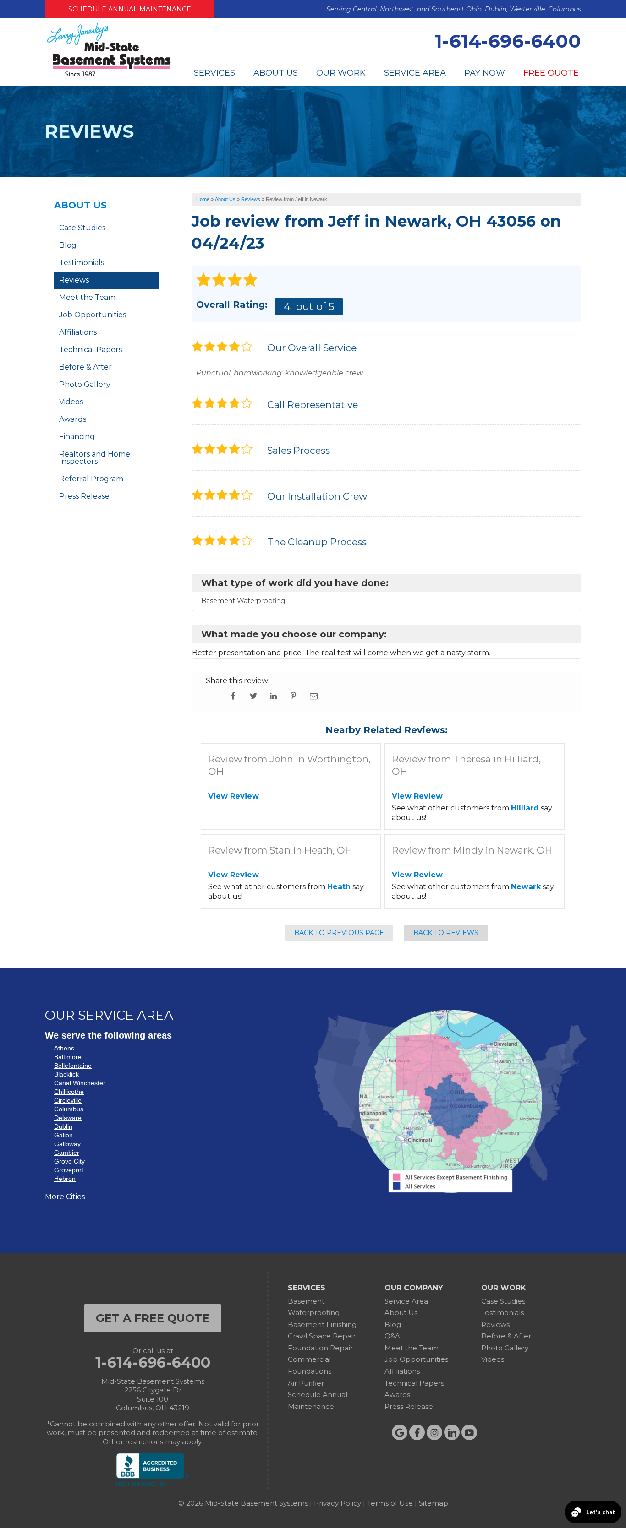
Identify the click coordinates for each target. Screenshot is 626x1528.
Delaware (68, 1117)
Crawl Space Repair (322, 1336)
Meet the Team (87, 297)
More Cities (65, 1196)
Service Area (415, 73)
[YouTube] (469, 1432)
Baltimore (68, 1056)
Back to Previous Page (339, 933)
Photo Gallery (84, 384)
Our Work (341, 73)
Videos (71, 401)
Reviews (74, 280)
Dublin (63, 1126)
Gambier (66, 1152)
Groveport (68, 1170)
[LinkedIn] (452, 1432)
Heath (339, 886)
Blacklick (66, 1074)
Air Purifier (306, 1383)
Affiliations (78, 332)
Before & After (85, 367)
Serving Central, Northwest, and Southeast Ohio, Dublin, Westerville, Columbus (453, 9)
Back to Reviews (445, 933)
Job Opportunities (92, 314)
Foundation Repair (320, 1347)
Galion (63, 1135)
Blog (68, 245)
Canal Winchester (79, 1083)
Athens (64, 1048)
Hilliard (525, 808)
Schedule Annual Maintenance (129, 9)
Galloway (67, 1143)
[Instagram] (434, 1432)
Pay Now (484, 73)
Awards (72, 419)
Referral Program (91, 478)
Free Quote (551, 73)
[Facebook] (417, 1432)
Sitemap (433, 1503)
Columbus (68, 1109)
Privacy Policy (337, 1503)
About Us (275, 73)
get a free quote (152, 1318)
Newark (526, 886)
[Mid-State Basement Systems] (108, 75)
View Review (233, 796)
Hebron (65, 1178)
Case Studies (82, 227)
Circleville (68, 1100)
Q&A (392, 1336)
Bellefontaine (73, 1065)
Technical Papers (90, 349)
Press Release (84, 496)
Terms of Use (390, 1503)
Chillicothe (69, 1091)
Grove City (69, 1161)
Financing (77, 436)
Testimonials (81, 262)
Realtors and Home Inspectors (94, 458)
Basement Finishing (322, 1324)
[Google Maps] (399, 1432)
